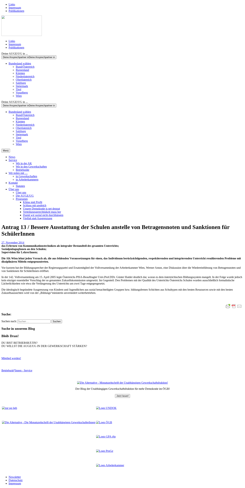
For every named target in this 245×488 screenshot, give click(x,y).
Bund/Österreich (25, 66)
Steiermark (22, 86)
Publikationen (16, 10)
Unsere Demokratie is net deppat (41, 208)
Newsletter (15, 476)
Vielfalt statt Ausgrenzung (37, 218)
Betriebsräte (22, 169)
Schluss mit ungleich (34, 205)
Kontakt (13, 182)
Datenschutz (16, 480)
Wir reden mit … (18, 173)
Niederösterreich (25, 76)
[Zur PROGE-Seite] (104, 450)
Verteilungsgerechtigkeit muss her (42, 211)
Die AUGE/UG (25, 195)
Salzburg (21, 82)
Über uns (14, 189)
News (12, 156)
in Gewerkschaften (26, 176)
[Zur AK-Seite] (110, 465)
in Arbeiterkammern (27, 179)
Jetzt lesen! (122, 396)
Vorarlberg (22, 92)
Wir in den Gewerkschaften (31, 166)
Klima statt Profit (32, 202)
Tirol (18, 89)
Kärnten (20, 73)
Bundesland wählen (20, 63)
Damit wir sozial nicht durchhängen (43, 215)
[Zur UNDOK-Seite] (106, 408)
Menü (6, 150)
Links (12, 4)
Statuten (20, 186)
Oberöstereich (24, 79)
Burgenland (22, 69)
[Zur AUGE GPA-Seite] (106, 436)
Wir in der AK (24, 163)
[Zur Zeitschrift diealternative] (48, 422)
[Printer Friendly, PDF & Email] (234, 306)
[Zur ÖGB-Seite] (104, 422)
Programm (22, 198)
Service (13, 160)
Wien (19, 95)
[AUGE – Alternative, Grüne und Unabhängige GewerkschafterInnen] (21, 34)
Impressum (15, 7)
